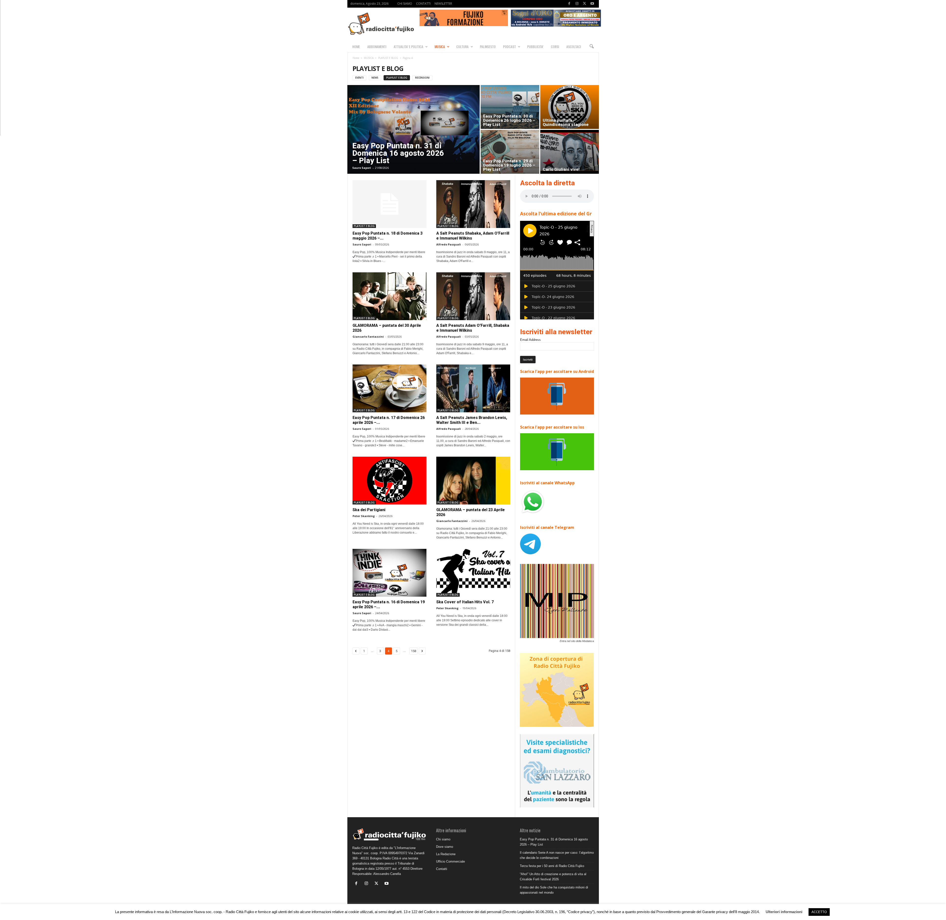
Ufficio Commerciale (450, 861)
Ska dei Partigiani (369, 509)
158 (413, 651)
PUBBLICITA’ (535, 46)
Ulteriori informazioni (784, 912)
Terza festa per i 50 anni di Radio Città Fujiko (552, 866)
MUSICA (440, 46)
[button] (591, 46)
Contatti (441, 869)
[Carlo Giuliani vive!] (569, 152)
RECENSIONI (422, 77)
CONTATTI (423, 3)
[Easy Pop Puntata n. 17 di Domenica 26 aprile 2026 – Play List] (389, 388)
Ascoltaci (573, 46)
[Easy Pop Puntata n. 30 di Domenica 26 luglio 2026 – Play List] (510, 107)
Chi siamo (443, 839)
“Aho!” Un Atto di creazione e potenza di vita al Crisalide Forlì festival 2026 (553, 876)
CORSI (555, 46)
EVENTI (359, 77)
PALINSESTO (488, 46)
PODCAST (509, 46)
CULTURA (462, 46)
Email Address (530, 340)
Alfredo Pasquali (448, 244)
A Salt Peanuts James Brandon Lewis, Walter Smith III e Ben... (471, 420)
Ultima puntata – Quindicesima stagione (566, 122)
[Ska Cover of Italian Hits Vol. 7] (473, 573)
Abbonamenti (376, 46)
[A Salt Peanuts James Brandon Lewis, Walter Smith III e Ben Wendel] (473, 388)
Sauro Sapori (361, 168)
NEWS (375, 77)
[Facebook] (569, 4)
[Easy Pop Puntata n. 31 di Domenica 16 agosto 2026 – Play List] (413, 129)
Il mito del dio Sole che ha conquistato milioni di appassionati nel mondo (554, 889)
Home (356, 58)
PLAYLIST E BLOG (388, 58)
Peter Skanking (364, 516)
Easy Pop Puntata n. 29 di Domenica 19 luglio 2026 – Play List (509, 165)
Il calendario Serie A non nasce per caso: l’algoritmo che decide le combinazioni (557, 855)
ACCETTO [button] (819, 912)
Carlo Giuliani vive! (561, 169)
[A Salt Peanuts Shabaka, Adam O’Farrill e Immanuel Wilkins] (473, 204)
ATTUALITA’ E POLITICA (408, 46)
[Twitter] (585, 4)
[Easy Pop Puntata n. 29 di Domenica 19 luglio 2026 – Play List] (510, 152)
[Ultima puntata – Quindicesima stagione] (569, 107)
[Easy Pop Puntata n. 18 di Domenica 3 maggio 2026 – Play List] (389, 204)
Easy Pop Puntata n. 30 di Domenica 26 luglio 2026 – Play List (509, 120)
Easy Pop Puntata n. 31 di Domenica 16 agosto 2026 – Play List (398, 153)
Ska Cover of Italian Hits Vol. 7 (465, 602)
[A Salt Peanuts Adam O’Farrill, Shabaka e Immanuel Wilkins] (473, 296)
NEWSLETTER (443, 3)
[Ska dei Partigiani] (389, 480)
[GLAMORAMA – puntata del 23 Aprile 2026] (473, 480)
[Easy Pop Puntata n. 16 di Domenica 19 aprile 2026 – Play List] (389, 573)
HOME (356, 46)
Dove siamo (444, 847)
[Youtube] (592, 4)
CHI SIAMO (404, 3)
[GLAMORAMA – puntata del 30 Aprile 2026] (389, 296)
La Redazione (446, 854)
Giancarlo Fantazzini (368, 336)
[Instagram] (577, 4)
